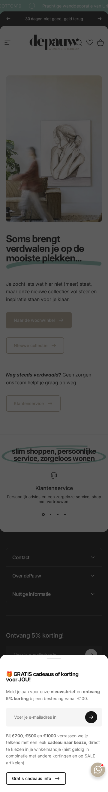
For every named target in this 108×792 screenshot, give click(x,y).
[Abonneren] (91, 717)
